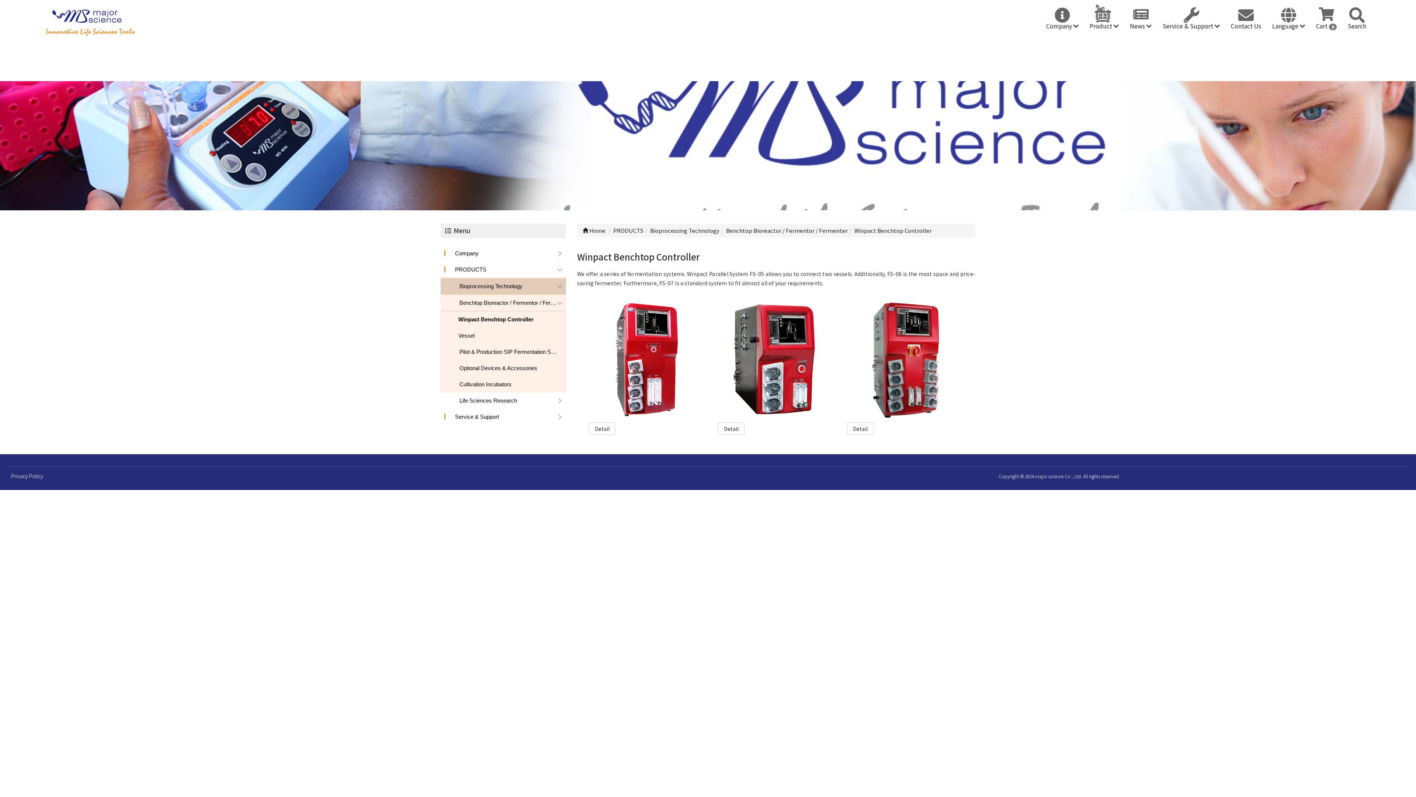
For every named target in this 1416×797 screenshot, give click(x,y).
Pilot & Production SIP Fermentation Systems (512, 352)
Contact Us (1246, 25)
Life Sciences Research (488, 400)
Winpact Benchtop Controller (496, 319)
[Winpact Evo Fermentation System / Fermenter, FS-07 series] (647, 360)
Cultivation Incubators (485, 384)
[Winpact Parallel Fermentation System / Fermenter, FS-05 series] (905, 360)
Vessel (466, 335)
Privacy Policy (27, 476)
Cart (1325, 25)
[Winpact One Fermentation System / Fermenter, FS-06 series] (776, 360)
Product (1102, 25)
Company (1059, 25)
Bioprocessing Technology (491, 286)
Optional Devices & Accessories (498, 368)
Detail (602, 428)
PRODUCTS (470, 269)
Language (1286, 25)
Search (1357, 25)
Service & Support (1189, 25)
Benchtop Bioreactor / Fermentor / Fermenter (512, 303)
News (1138, 25)
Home (596, 230)
